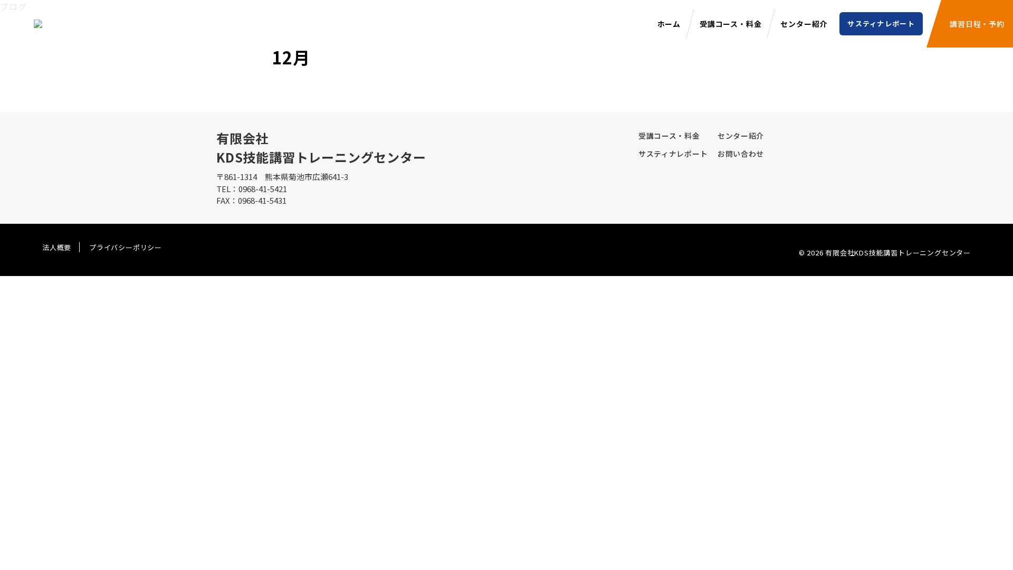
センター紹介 (803, 23)
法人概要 (56, 247)
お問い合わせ (741, 153)
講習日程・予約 (977, 23)
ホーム (669, 23)
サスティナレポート (881, 23)
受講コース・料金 (730, 23)
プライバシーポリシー (125, 247)
